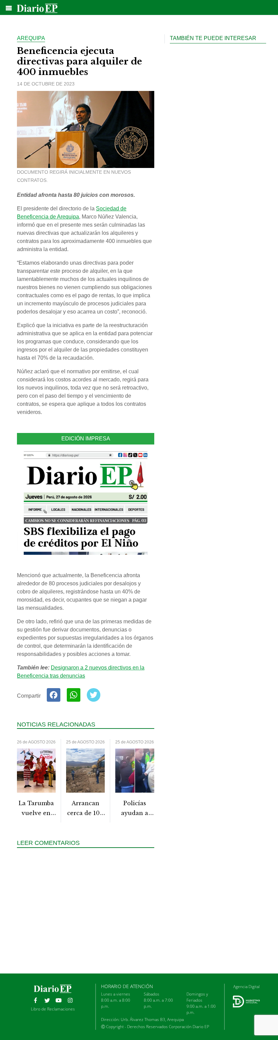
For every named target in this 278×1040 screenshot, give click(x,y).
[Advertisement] (88, 914)
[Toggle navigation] (9, 8)
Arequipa (31, 38)
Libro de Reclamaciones (53, 1009)
